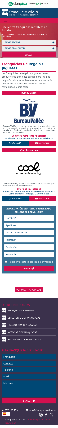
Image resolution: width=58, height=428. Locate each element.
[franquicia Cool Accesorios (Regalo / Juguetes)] (29, 168)
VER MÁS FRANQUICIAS (28, 289)
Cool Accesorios (29, 150)
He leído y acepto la (30, 261)
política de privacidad (41, 261)
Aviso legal (34, 419)
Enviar (27, 268)
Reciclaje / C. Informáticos (16, 138)
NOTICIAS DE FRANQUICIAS (22, 332)
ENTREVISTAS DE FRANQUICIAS (24, 339)
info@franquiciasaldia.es (42, 410)
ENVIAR (27, 400)
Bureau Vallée (28, 92)
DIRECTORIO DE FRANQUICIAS (23, 317)
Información (16, 143)
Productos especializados (41, 138)
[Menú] (5, 20)
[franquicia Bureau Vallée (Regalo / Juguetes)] (29, 111)
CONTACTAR (43, 143)
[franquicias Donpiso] (29, 3)
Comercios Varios (11, 191)
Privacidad (10, 422)
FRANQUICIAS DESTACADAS (22, 324)
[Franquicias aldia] (20, 12)
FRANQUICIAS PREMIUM (20, 310)
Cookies (46, 419)
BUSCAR (29, 54)
